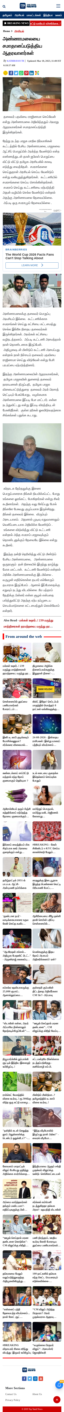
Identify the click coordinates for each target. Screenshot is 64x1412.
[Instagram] (35, 1378)
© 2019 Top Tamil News (32, 1409)
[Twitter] (30, 1378)
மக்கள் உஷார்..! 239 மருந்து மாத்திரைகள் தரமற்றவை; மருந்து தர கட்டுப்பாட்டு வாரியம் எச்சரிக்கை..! (28, 626)
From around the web (24, 636)
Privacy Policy (12, 1400)
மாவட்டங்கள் (34, 15)
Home (6, 31)
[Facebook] (24, 1378)
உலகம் (58, 15)
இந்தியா (48, 15)
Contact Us (10, 1394)
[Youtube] (41, 1378)
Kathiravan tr (15, 61)
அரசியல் (19, 15)
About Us (37, 1394)
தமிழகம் (7, 15)
